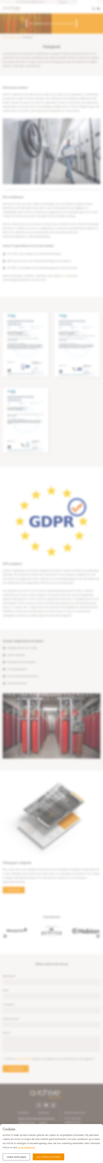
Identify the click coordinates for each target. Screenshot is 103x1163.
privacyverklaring (26, 1147)
